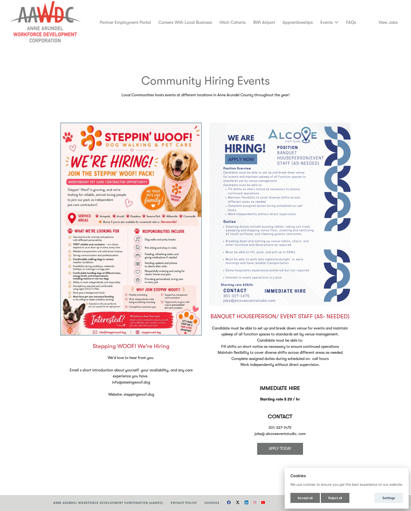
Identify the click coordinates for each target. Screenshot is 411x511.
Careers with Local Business (185, 22)
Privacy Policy (184, 503)
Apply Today (280, 448)
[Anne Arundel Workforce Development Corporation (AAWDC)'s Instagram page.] (254, 503)
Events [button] (326, 22)
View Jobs (388, 22)
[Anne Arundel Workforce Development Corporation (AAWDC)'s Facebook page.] (229, 503)
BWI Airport (264, 22)
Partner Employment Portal (125, 22)
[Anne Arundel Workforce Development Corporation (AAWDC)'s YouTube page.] (263, 503)
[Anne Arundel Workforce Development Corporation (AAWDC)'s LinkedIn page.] (246, 503)
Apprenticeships (298, 22)
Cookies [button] (212, 503)
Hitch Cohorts (233, 22)
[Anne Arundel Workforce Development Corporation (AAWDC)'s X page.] (237, 503)
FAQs (351, 22)
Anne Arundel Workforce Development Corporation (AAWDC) (108, 503)
